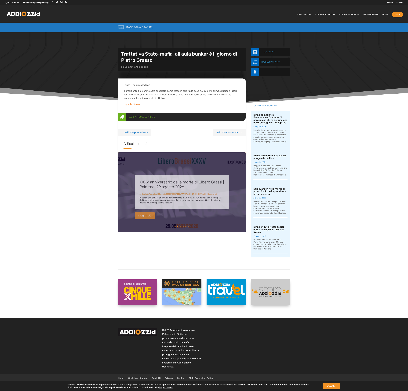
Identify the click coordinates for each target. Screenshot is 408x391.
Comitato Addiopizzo (136, 66)
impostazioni (166, 387)
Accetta (331, 385)
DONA (397, 14)
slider (205, 192)
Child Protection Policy (201, 378)
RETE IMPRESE (370, 15)
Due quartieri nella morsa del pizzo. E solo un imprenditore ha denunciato (269, 191)
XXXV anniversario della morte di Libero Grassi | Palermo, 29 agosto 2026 (181, 182)
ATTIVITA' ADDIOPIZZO (189, 192)
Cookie (180, 378)
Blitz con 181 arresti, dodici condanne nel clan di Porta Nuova (268, 229)
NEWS (200, 192)
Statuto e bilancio (137, 378)
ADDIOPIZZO (175, 192)
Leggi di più (144, 213)
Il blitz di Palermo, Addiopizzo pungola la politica (270, 157)
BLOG (385, 15)
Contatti (399, 2)
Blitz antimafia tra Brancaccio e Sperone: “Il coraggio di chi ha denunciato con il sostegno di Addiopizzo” (270, 118)
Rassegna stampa (139, 27)
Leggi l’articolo (132, 104)
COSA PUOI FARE (347, 15)
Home (390, 2)
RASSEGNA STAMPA (270, 62)
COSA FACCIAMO (323, 15)
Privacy (169, 378)
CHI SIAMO (302, 15)
